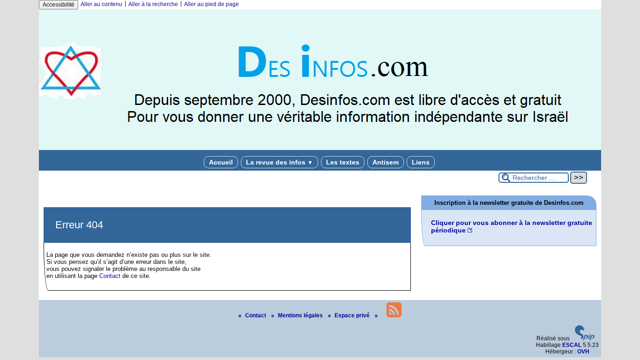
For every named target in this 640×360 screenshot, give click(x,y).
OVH (583, 351)
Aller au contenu (101, 4)
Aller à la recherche (153, 4)
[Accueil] (320, 148)
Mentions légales (301, 315)
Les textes (342, 162)
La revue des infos (279, 162)
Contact (109, 275)
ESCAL (571, 345)
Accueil (221, 162)
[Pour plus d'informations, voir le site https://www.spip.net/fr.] (584, 338)
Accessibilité (58, 4)
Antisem (385, 162)
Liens (421, 162)
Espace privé (353, 315)
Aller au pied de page (211, 4)
